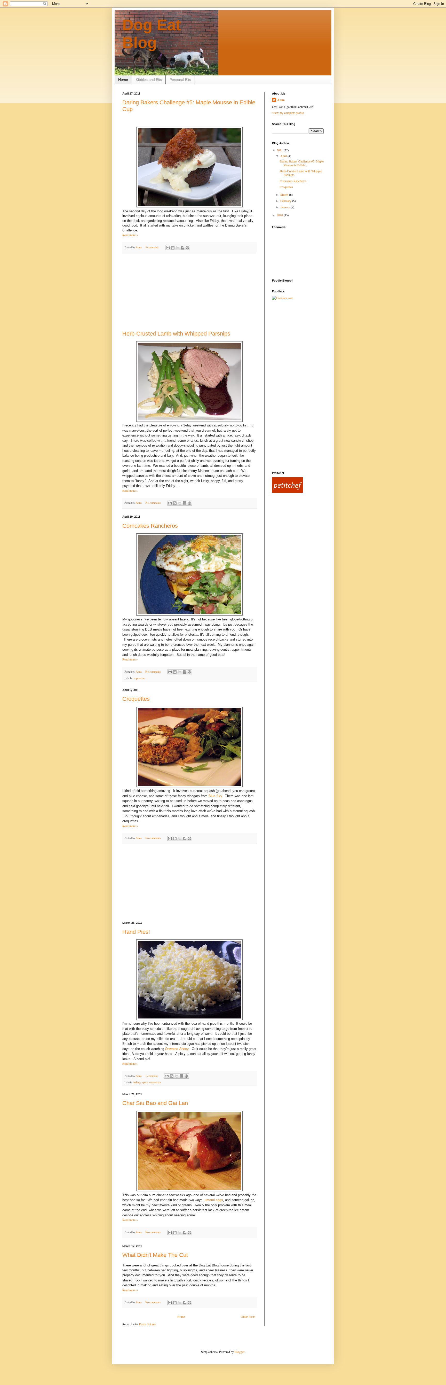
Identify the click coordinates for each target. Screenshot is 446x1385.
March (284, 194)
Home (123, 79)
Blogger (239, 1352)
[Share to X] (177, 247)
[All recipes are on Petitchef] (287, 491)
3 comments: (152, 247)
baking (137, 1082)
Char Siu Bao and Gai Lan (155, 1103)
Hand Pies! (136, 932)
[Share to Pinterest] (187, 247)
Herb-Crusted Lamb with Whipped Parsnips (176, 333)
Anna (281, 100)
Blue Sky (215, 796)
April (284, 156)
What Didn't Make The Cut (155, 1255)
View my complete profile (288, 113)
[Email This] (167, 247)
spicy (145, 1082)
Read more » (130, 235)
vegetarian (139, 678)
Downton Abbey (177, 1049)
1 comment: (152, 1076)
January (285, 207)
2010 (280, 215)
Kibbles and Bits (149, 79)
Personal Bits (180, 79)
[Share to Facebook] (182, 247)
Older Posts (248, 1316)
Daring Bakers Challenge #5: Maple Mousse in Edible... (302, 163)
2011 (280, 150)
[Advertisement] (189, 292)
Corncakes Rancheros (150, 526)
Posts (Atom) (147, 1324)
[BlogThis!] (172, 247)
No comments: (153, 502)
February (286, 201)
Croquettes (136, 699)
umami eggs (214, 1200)
